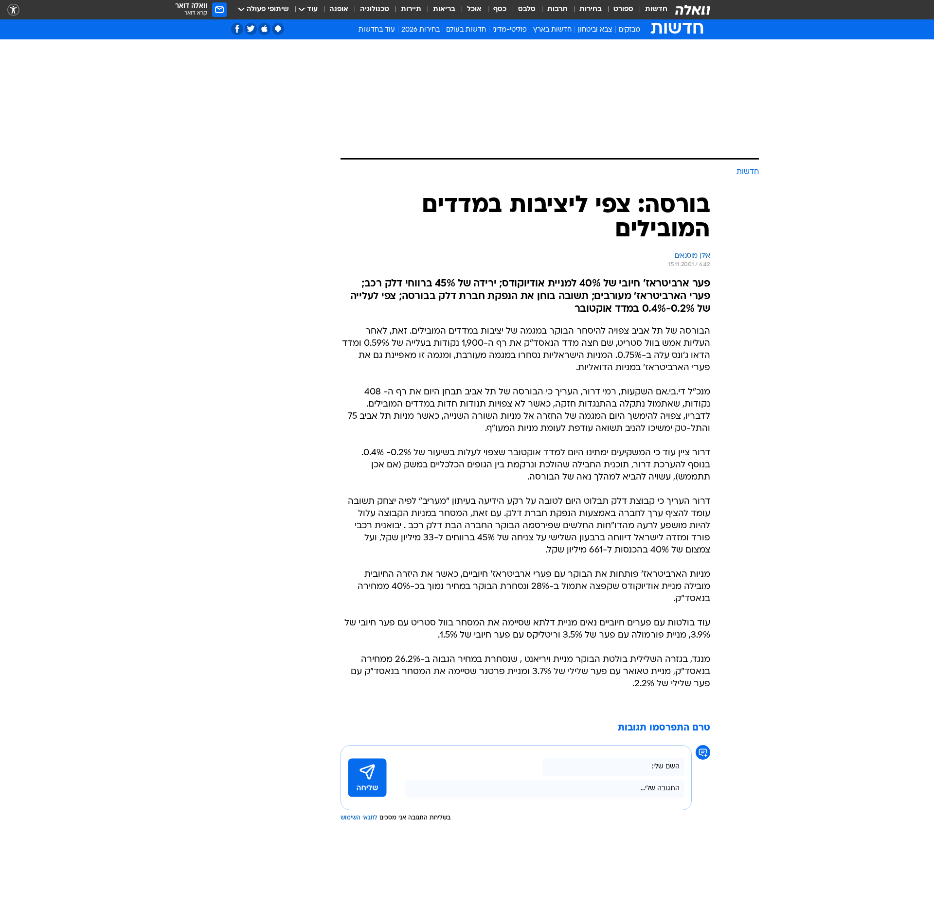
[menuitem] (650, 9)
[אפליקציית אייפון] (264, 29)
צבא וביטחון (595, 30)
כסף (499, 9)
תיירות (411, 9)
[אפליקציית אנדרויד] (278, 29)
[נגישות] (13, 10)
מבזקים (629, 30)
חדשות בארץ (552, 30)
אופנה (338, 9)
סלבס (527, 9)
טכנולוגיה (374, 9)
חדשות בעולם (466, 30)
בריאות (444, 9)
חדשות (656, 9)
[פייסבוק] (237, 29)
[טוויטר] (251, 29)
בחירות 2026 (420, 30)
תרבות (557, 9)
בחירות (590, 9)
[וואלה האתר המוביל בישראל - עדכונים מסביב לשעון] (692, 10)
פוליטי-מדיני (509, 30)
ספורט (623, 9)
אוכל (474, 9)
